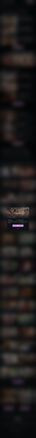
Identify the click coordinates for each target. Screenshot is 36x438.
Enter (18, 225)
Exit (18, 228)
